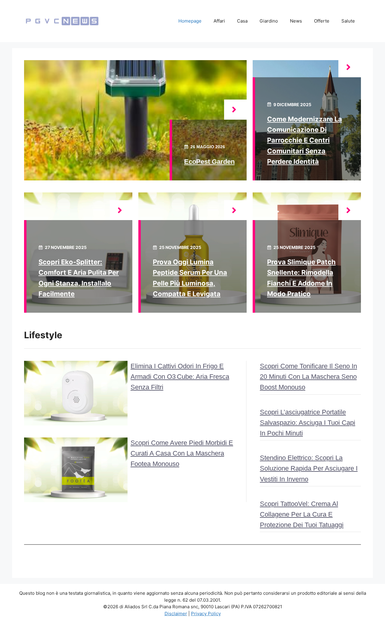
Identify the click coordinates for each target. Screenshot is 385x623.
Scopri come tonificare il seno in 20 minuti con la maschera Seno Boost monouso (308, 376)
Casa (242, 21)
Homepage (190, 21)
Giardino (269, 21)
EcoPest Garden (209, 161)
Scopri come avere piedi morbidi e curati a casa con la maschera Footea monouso (182, 453)
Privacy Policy (206, 613)
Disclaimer (176, 613)
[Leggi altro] (235, 110)
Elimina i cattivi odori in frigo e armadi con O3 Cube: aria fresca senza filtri (180, 376)
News (296, 21)
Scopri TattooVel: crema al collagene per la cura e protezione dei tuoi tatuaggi (301, 514)
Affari (219, 21)
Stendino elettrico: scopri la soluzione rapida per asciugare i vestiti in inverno (309, 468)
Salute (348, 21)
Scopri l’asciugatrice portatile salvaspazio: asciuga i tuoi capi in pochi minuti (307, 422)
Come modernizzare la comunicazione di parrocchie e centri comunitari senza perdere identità (304, 140)
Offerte (321, 21)
